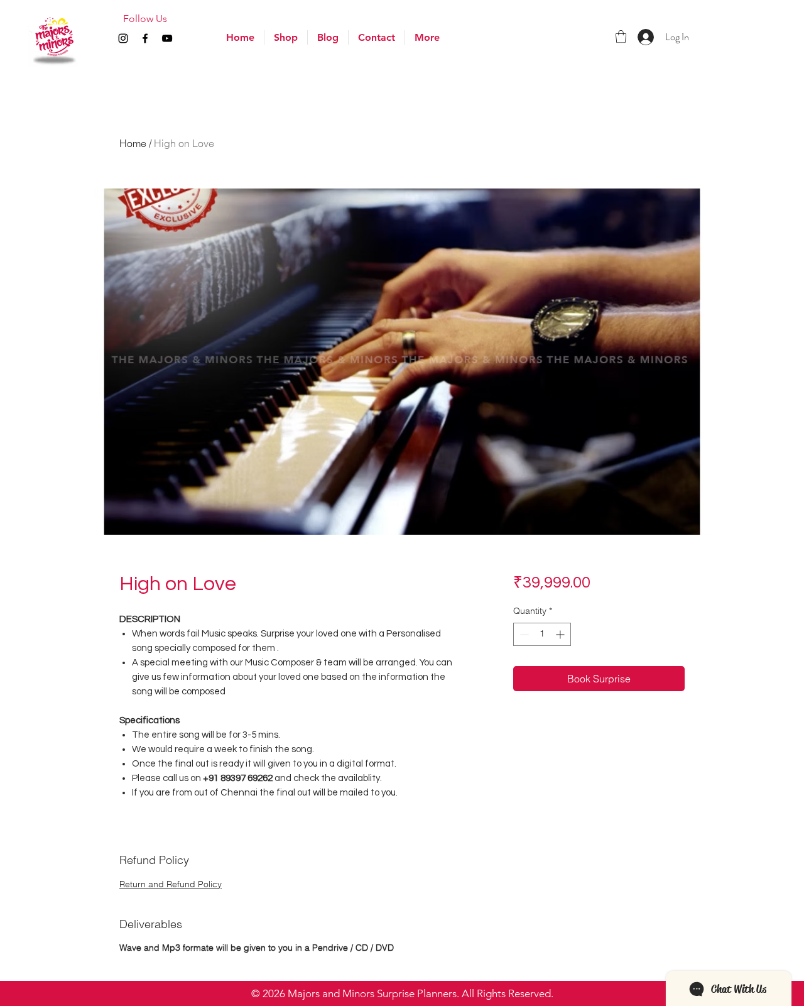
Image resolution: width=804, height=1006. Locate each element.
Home (132, 143)
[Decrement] (523, 634)
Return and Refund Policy (170, 884)
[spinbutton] (542, 634)
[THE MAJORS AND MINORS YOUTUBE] (167, 38)
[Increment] (561, 634)
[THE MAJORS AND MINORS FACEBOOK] (145, 38)
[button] (427, 37)
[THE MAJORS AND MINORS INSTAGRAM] (123, 38)
